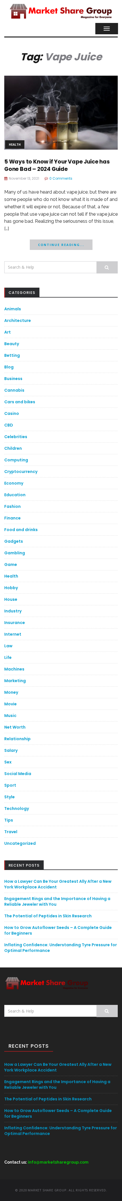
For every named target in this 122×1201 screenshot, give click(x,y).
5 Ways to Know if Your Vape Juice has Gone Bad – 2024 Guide (57, 165)
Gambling (14, 553)
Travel (10, 832)
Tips (8, 820)
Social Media (17, 773)
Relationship (17, 739)
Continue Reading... (61, 245)
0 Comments (60, 178)
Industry (13, 611)
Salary (11, 750)
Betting (12, 355)
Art (7, 332)
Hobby (11, 588)
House (10, 599)
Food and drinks (21, 529)
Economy (13, 483)
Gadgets (13, 541)
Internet (12, 634)
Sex (8, 762)
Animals (12, 309)
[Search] (107, 267)
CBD (8, 425)
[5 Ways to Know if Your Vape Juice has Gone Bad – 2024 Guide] (61, 112)
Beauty (11, 344)
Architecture (17, 320)
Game (10, 564)
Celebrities (15, 437)
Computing (16, 460)
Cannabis (14, 390)
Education (15, 495)
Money (11, 692)
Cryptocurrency (20, 471)
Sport (10, 785)
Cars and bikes (19, 402)
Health (15, 145)
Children (13, 448)
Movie (10, 704)
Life (8, 657)
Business (13, 378)
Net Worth (15, 727)
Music (10, 715)
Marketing (15, 681)
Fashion (12, 506)
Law (8, 646)
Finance (12, 518)
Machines (14, 669)
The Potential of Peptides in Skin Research (48, 916)
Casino (11, 413)
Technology (16, 808)
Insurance (14, 622)
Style (9, 797)
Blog (9, 367)
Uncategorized (20, 843)
